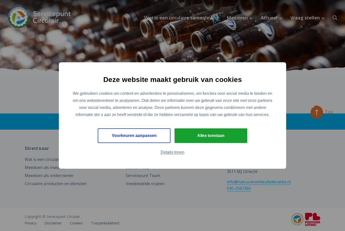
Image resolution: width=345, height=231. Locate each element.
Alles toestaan (211, 135)
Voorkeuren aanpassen (134, 135)
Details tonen (172, 152)
